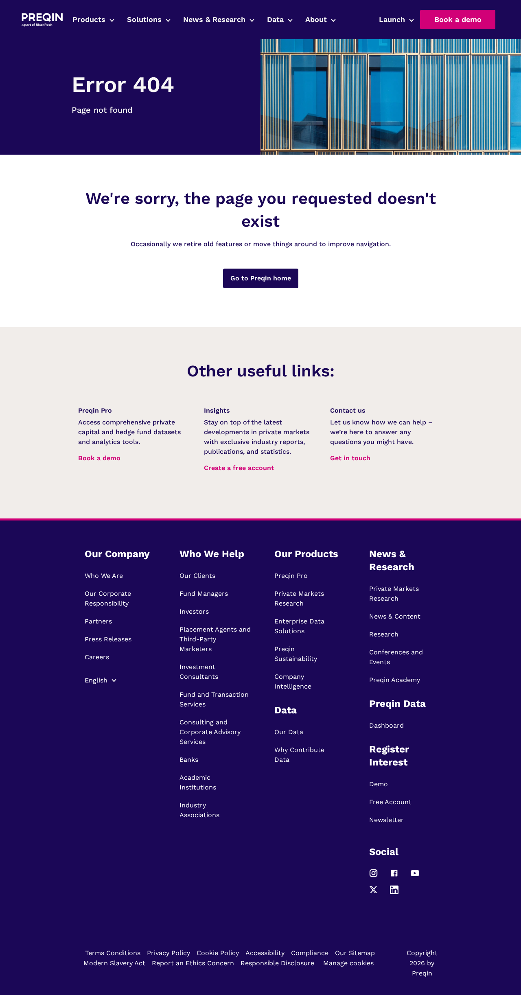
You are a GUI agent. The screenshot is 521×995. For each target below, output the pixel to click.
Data (275, 19)
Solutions (144, 19)
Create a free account (239, 468)
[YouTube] (415, 877)
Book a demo (458, 19)
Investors (194, 611)
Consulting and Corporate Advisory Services (210, 732)
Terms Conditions (112, 953)
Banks (189, 759)
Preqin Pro (291, 576)
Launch (392, 19)
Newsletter (386, 820)
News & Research (214, 19)
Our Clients (197, 576)
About (316, 19)
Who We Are (104, 576)
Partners (98, 621)
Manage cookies (348, 963)
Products (88, 19)
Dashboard (386, 725)
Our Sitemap (355, 953)
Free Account (390, 802)
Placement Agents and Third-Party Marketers (215, 639)
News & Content (394, 616)
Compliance (309, 953)
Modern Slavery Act (114, 963)
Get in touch (350, 458)
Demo (378, 784)
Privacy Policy (168, 953)
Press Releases (108, 639)
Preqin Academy (394, 680)
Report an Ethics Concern (193, 963)
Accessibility (265, 953)
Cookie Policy (218, 953)
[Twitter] (373, 893)
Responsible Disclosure (277, 963)
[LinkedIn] (394, 893)
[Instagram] (373, 877)
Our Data (288, 732)
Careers (97, 657)
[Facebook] (394, 877)
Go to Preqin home (260, 278)
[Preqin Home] (42, 19)
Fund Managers (204, 593)
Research (383, 634)
